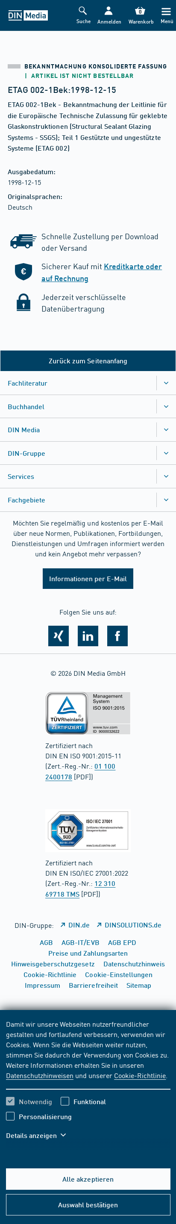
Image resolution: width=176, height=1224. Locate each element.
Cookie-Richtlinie (140, 1075)
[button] (108, 16)
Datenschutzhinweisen (39, 1075)
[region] (88, 1085)
